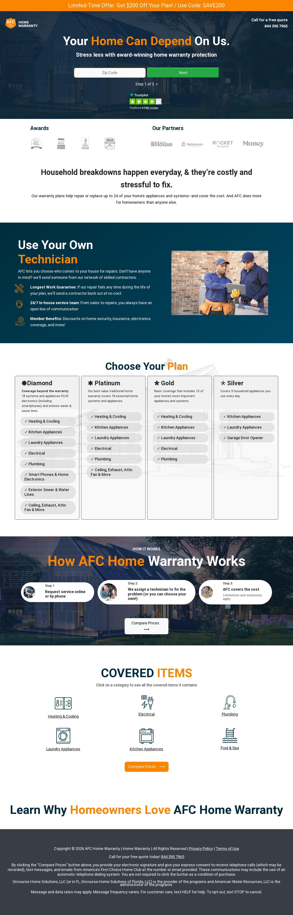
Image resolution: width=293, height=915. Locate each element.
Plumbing (230, 714)
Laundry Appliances (63, 749)
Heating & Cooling (63, 716)
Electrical (147, 714)
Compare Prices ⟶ (146, 626)
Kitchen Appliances (146, 749)
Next (183, 72)
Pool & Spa (230, 748)
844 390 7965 (172, 856)
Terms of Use (227, 848)
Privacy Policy (201, 848)
